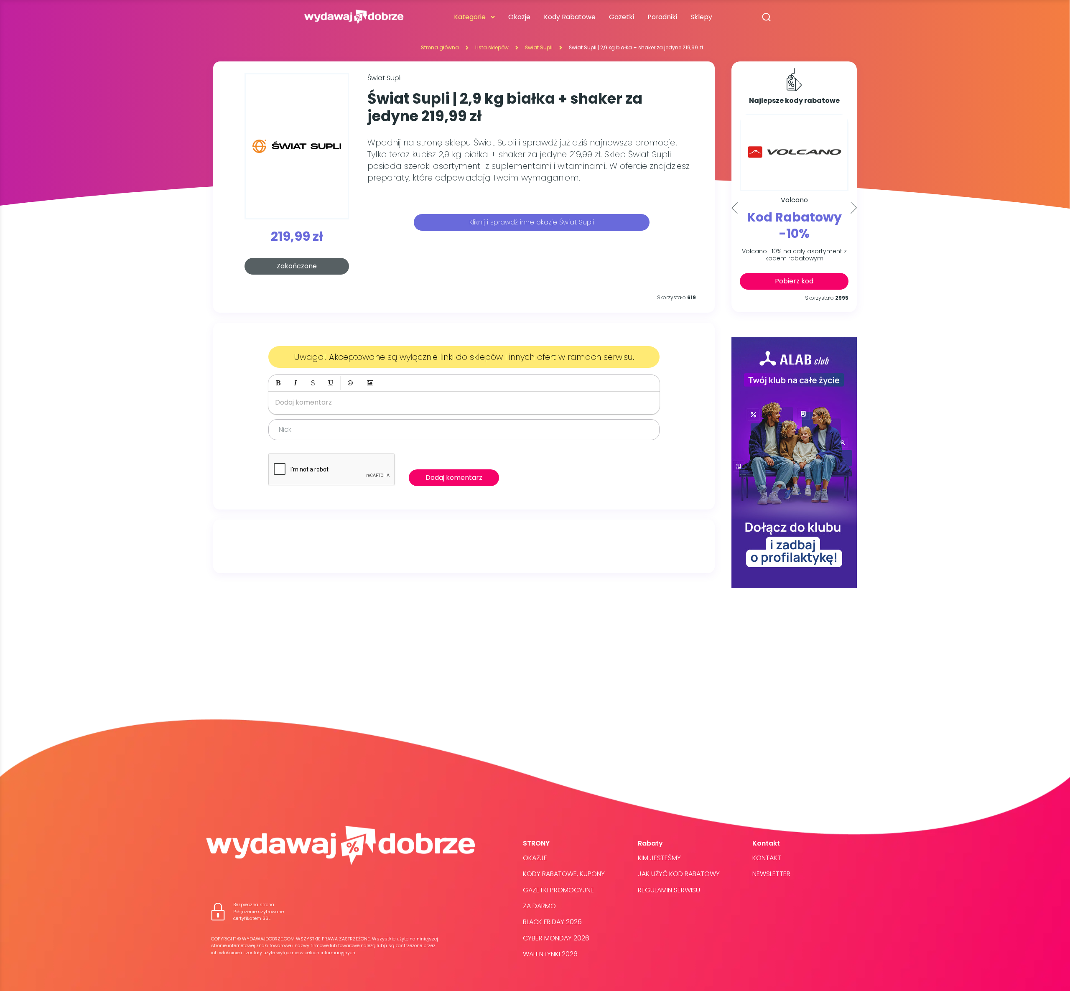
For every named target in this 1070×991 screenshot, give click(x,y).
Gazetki (621, 17)
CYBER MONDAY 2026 (556, 938)
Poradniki (662, 17)
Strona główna (440, 47)
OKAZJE (535, 858)
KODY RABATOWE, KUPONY (564, 874)
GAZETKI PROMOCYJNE (558, 890)
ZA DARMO (539, 906)
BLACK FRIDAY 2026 (552, 922)
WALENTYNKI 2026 (550, 954)
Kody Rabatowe (570, 17)
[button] (278, 383)
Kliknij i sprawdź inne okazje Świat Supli (531, 222)
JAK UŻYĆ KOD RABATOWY (679, 874)
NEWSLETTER (771, 874)
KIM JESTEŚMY (659, 858)
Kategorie (470, 17)
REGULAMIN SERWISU (669, 890)
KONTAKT (766, 858)
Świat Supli (539, 47)
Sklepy (701, 17)
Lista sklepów (492, 47)
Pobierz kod (794, 281)
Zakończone (297, 266)
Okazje (519, 17)
